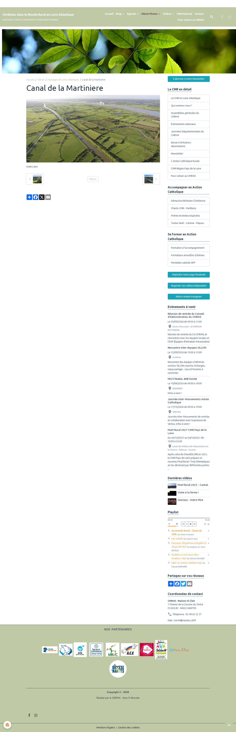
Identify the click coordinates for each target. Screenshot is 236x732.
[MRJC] (112, 649)
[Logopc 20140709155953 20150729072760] (181, 649)
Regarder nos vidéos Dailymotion (188, 285)
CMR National (184, 13)
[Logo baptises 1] (66, 649)
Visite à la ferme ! (188, 492)
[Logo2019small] (50, 650)
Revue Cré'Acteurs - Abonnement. (181, 144)
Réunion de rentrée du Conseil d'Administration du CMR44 (186, 315)
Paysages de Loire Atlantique (63, 79)
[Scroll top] (229, 725)
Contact (199, 13)
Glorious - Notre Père (190, 499)
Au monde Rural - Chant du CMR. (186, 532)
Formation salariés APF (183, 262)
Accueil (109, 13)
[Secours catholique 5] (96, 649)
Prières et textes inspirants (185, 215)
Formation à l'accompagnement (187, 247)
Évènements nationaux (183, 124)
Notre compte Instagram (189, 296)
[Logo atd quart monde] (80, 649)
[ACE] (129, 649)
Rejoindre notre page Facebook (188, 274)
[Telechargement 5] (161, 649)
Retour (93, 179)
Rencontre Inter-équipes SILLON (187, 347)
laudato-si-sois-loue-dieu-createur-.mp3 (188, 556)
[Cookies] (7, 725)
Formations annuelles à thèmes (188, 255)
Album (40, 79)
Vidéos (167, 13)
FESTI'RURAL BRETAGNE (182, 378)
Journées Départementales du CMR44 (187, 133)
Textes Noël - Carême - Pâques (187, 223)
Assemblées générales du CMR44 (185, 115)
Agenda (131, 13)
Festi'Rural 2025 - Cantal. (193, 484)
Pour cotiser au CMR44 (191, 19)
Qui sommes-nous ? (181, 105)
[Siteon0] (147, 649)
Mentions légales (105, 727)
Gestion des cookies (129, 727)
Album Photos (149, 13)
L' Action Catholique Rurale (185, 161)
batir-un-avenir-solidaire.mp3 (188, 564)
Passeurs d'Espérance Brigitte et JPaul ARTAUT (188, 547)
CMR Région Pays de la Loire (186, 168)
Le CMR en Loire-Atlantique (185, 98)
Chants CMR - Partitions (183, 208)
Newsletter (177, 153)
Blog (119, 13)
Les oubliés (184, 538)
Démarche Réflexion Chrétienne (188, 200)
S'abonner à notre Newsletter (189, 78)
